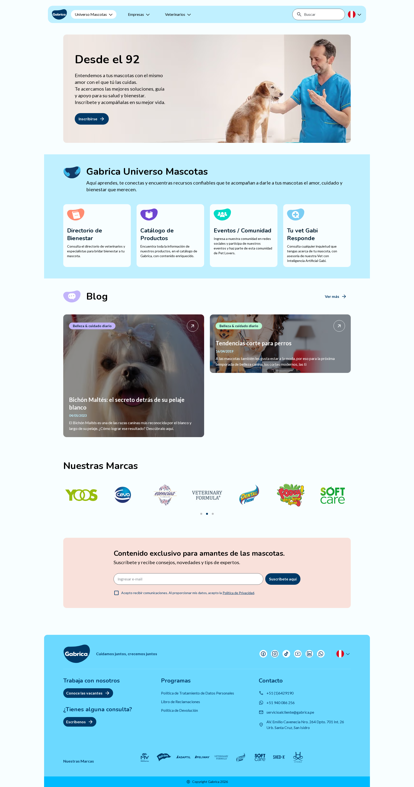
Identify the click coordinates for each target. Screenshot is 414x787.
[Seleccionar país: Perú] (355, 14)
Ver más (332, 296)
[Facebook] (263, 654)
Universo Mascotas (91, 14)
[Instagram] (275, 654)
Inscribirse (88, 118)
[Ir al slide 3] (213, 514)
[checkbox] (116, 593)
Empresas (136, 14)
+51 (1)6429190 (279, 693)
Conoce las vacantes (84, 693)
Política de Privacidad (238, 593)
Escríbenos (76, 721)
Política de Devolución (179, 710)
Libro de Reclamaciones (180, 701)
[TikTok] (286, 654)
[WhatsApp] (321, 654)
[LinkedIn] (309, 654)
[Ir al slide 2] (207, 514)
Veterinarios (175, 14)
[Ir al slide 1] (201, 514)
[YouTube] (298, 654)
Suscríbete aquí (283, 579)
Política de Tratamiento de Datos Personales (197, 693)
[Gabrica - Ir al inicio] (59, 14)
